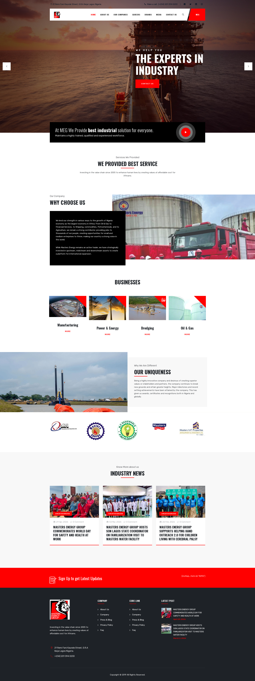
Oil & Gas (187, 328)
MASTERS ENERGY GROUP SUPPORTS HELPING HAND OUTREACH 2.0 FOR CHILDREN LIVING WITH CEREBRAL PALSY (178, 533)
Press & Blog (106, 620)
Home (93, 14)
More (68, 331)
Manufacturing (67, 324)
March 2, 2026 (179, 638)
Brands (148, 14)
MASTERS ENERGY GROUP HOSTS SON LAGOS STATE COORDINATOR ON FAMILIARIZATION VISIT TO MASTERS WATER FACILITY (127, 533)
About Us (104, 14)
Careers (136, 14)
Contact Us (171, 14)
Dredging (147, 328)
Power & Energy (108, 328)
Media (159, 14)
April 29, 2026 (179, 619)
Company (104, 614)
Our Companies (121, 14)
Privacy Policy (106, 625)
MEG (197, 14)
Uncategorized (62, 514)
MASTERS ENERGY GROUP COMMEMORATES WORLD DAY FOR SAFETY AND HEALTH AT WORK (72, 533)
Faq (102, 630)
